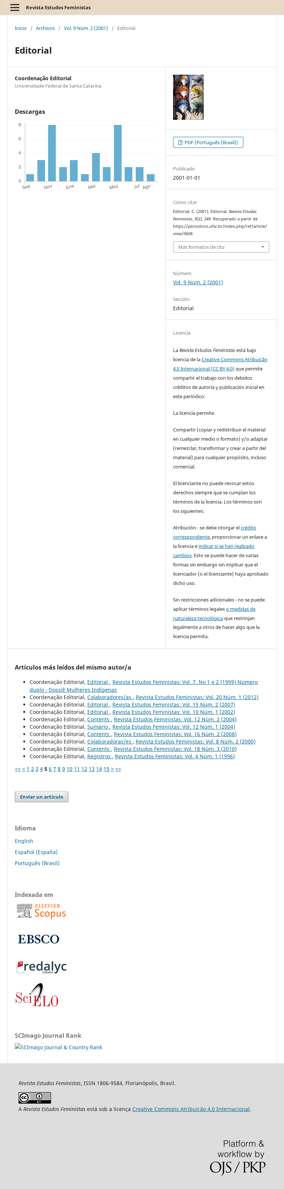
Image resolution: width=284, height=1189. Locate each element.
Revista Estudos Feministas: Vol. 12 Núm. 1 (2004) (173, 726)
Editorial (98, 681)
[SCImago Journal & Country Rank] (58, 1047)
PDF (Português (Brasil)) (210, 142)
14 (99, 768)
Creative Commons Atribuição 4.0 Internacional (191, 1108)
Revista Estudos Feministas (58, 7)
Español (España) (36, 852)
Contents (99, 719)
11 (77, 768)
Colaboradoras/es (110, 741)
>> (118, 768)
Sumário (98, 726)
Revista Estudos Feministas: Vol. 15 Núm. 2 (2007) (173, 704)
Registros (99, 756)
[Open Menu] (14, 7)
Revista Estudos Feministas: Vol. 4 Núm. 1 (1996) (175, 756)
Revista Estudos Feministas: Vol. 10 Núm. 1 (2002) (173, 711)
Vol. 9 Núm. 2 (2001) (86, 28)
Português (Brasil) (37, 863)
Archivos (45, 28)
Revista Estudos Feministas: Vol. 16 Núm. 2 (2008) (175, 734)
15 (106, 768)
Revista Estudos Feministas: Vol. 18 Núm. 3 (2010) (175, 748)
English (24, 840)
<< (18, 768)
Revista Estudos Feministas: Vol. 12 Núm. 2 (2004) (175, 719)
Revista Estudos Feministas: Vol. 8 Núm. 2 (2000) (196, 741)
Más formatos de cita (201, 247)
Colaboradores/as (110, 697)
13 (92, 768)
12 (84, 768)
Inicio (21, 28)
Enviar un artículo (41, 796)
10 (69, 768)
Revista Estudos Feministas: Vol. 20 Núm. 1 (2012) (197, 697)
